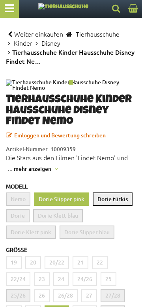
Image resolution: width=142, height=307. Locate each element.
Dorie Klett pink (31, 232)
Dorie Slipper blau (87, 232)
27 (89, 295)
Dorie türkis (112, 199)
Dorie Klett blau (58, 215)
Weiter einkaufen (38, 34)
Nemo (18, 199)
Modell (17, 186)
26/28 (65, 295)
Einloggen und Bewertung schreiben (60, 135)
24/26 (84, 279)
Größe (16, 249)
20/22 (56, 262)
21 (80, 262)
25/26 (18, 295)
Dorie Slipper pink (61, 199)
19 (14, 262)
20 (33, 262)
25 (108, 279)
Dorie (18, 215)
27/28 (112, 295)
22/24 (18, 279)
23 (42, 279)
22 (100, 262)
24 (61, 279)
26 (42, 295)
